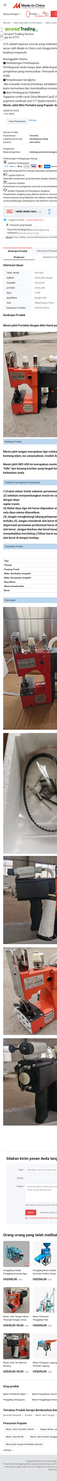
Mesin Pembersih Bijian (14, 1393)
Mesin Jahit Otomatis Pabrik (20, 1429)
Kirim (31, 1212)
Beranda (6, 22)
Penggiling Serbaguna (14, 1399)
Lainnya (7, 1449)
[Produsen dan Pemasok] (28, 5)
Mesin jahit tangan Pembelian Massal (24, 1444)
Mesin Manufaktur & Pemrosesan (28, 22)
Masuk (9, 237)
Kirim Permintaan (17, 121)
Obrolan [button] (32, 120)
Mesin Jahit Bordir (15, 1436)
